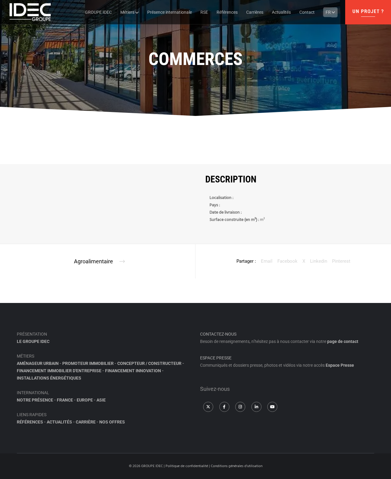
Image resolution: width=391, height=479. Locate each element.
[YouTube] (272, 407)
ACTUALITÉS (59, 422)
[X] (208, 407)
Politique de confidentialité (187, 466)
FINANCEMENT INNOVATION (133, 370)
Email (266, 261)
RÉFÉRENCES (30, 422)
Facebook (287, 261)
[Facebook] (224, 407)
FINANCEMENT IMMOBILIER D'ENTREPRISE (59, 370)
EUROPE (85, 400)
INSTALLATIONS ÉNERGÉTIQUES (49, 378)
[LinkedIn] (256, 407)
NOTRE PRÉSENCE (35, 400)
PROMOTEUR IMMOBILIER (88, 363)
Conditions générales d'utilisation (236, 466)
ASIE (101, 400)
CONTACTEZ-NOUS (218, 334)
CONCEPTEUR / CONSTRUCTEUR (149, 363)
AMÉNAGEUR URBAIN (38, 363)
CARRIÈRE (86, 422)
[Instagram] (240, 407)
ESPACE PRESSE (216, 357)
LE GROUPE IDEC (33, 341)
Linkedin (318, 261)
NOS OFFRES (112, 422)
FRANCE (65, 400)
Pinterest (341, 261)
